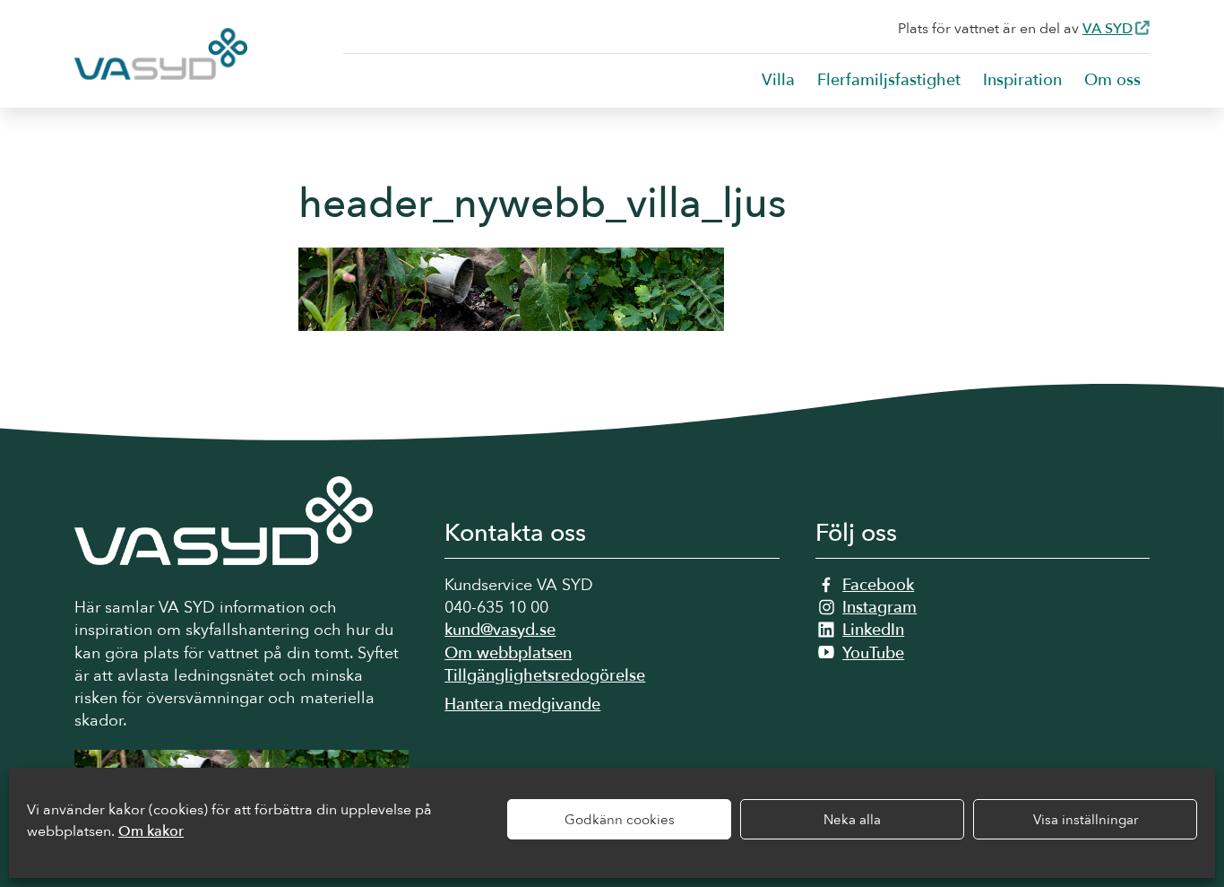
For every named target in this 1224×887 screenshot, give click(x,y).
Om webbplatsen (508, 653)
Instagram (879, 607)
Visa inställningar (1085, 820)
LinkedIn (873, 630)
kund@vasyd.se (500, 630)
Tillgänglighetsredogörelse (544, 676)
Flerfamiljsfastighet (889, 80)
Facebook (878, 585)
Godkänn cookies (620, 820)
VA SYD (1107, 29)
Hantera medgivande (522, 704)
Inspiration (1022, 80)
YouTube (873, 653)
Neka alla (852, 820)
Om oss (1112, 80)
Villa (778, 80)
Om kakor (151, 831)
